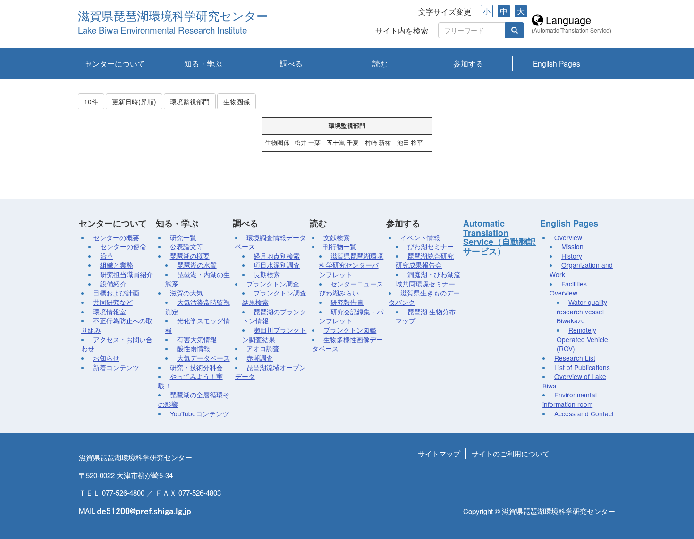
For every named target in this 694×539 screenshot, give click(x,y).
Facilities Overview (568, 288)
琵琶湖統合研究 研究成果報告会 (425, 260)
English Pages (556, 63)
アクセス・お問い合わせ (116, 344)
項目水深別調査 (277, 265)
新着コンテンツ (116, 367)
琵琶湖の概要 (190, 256)
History (571, 256)
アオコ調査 (262, 348)
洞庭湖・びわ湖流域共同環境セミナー (428, 279)
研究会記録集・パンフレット (351, 316)
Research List (574, 357)
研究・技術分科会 (196, 367)
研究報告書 (347, 302)
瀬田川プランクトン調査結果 (274, 334)
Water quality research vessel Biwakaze (582, 311)
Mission (572, 246)
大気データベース (203, 357)
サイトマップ (439, 453)
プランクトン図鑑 (349, 330)
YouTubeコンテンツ (199, 413)
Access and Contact (584, 413)
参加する (468, 63)
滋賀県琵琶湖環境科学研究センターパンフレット (351, 265)
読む (380, 63)
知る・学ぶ (203, 63)
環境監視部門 (190, 101)
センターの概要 (116, 237)
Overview (568, 237)
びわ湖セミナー (430, 246)
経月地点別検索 (277, 256)
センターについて (115, 63)
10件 (91, 101)
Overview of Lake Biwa (574, 380)
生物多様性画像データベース (347, 344)
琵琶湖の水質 (197, 265)
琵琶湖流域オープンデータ (270, 371)
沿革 (106, 256)
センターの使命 (123, 246)
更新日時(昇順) (134, 101)
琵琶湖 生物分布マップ (426, 316)
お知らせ (106, 357)
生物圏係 (236, 101)
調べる (291, 63)
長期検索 (267, 274)
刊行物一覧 (339, 246)
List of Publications (582, 367)
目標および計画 (116, 292)
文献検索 (336, 237)
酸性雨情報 (193, 348)
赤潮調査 (259, 357)
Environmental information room (569, 399)
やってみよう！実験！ (190, 380)
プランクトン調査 (272, 283)
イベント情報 (420, 237)
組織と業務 (116, 265)
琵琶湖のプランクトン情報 (274, 316)
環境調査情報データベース (270, 242)
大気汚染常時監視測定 (197, 306)
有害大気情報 (197, 339)
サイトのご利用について (511, 453)
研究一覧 (183, 237)
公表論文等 (186, 246)
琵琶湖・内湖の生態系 (197, 279)
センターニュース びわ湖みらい (351, 288)
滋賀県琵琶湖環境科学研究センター (173, 16)
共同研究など (113, 302)
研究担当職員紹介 (126, 274)
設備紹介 (113, 283)
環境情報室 (109, 311)
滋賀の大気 (186, 292)
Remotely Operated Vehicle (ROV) (582, 339)
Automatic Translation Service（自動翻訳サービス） (499, 237)
